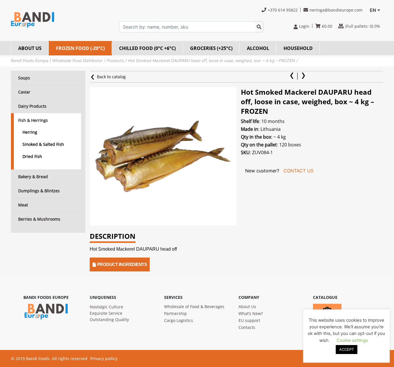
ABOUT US (30, 48)
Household (298, 48)
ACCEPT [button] (346, 349)
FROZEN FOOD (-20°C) (80, 48)
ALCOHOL (258, 48)
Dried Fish (32, 156)
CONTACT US (299, 171)
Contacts (247, 327)
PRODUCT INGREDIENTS (122, 264)
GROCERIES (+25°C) (211, 48)
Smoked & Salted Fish (43, 144)
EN (373, 10)
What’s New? (251, 313)
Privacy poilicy (103, 358)
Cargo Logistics (178, 320)
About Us (247, 306)
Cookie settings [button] (352, 340)
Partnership (175, 313)
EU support (249, 320)
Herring (29, 132)
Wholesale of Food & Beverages (194, 306)
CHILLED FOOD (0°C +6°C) (147, 48)
